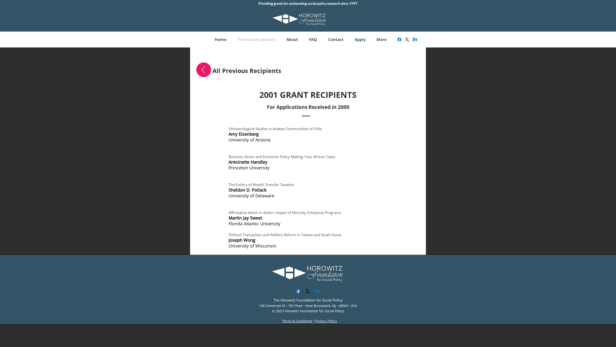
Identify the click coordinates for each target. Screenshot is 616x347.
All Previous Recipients (246, 71)
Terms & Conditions (297, 321)
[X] (407, 39)
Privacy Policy (326, 321)
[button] (292, 39)
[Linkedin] (414, 39)
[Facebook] (399, 39)
